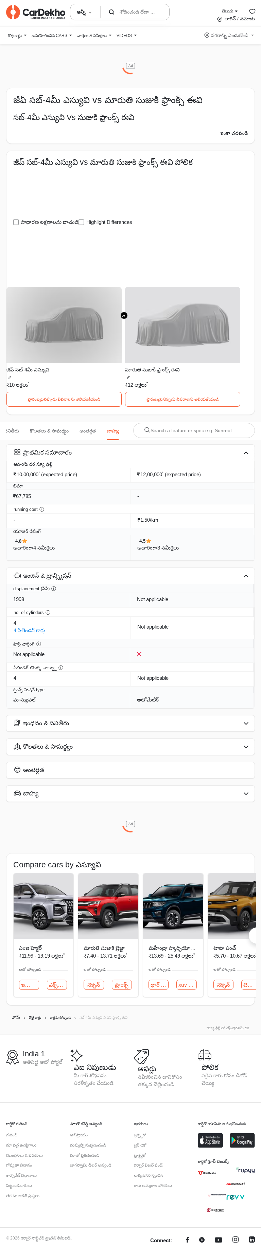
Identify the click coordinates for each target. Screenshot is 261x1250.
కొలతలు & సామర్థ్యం (49, 431)
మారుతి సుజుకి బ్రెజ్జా (104, 948)
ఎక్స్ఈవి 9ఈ (58, 985)
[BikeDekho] (207, 1173)
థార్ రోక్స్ (160, 985)
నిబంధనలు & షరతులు (24, 1155)
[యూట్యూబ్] (218, 1240)
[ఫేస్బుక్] (187, 1240)
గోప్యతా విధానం (19, 1165)
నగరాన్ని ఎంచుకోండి (229, 35)
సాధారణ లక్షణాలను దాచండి (50, 222)
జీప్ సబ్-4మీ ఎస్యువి (27, 369)
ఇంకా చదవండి (234, 133)
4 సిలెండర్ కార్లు (29, 630)
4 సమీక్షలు (44, 548)
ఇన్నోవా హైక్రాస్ (30, 985)
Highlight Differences (109, 222)
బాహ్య (113, 431)
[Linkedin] (252, 1240)
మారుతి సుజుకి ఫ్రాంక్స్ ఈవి (152, 369)
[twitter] (202, 1240)
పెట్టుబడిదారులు (19, 1185)
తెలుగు (227, 10)
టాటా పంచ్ (224, 948)
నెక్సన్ (93, 985)
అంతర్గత (88, 431)
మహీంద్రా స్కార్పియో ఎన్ (173, 948)
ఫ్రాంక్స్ (121, 985)
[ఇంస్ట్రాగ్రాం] (235, 1240)
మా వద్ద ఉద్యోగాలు (21, 1145)
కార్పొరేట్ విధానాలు (21, 1175)
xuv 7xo (187, 985)
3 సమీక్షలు (168, 548)
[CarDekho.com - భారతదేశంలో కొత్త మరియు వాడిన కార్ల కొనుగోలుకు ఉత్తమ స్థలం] (35, 12)
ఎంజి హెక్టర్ (30, 948)
